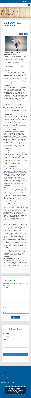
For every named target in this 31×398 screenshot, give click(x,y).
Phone (5, 345)
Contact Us (3, 375)
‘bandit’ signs (20, 206)
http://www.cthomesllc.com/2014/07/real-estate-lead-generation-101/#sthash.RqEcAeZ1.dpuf (15, 269)
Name (5, 303)
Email (4, 307)
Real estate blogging (8, 171)
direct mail (8, 74)
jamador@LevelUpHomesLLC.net (9, 382)
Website (5, 312)
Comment (5, 287)
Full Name (6, 333)
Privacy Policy (4, 377)
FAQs (2, 374)
